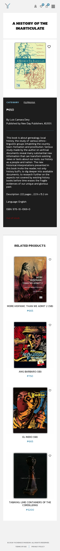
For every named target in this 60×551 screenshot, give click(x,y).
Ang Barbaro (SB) (30, 371)
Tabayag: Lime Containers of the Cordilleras (30, 503)
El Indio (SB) (30, 437)
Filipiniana (29, 102)
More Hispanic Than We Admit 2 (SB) (30, 306)
